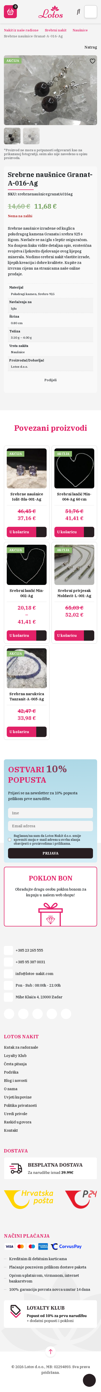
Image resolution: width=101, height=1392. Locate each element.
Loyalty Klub (15, 1055)
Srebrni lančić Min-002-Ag (27, 593)
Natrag (90, 47)
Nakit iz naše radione (21, 30)
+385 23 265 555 (29, 950)
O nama (10, 1089)
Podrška (11, 1072)
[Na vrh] (50, 1351)
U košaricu (19, 532)
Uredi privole (15, 1113)
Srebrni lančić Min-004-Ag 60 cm (74, 497)
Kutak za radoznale (21, 1047)
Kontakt (11, 1130)
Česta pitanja (15, 1064)
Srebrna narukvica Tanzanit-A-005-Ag (26, 696)
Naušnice (80, 30)
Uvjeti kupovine (18, 1097)
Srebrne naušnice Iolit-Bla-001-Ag (26, 497)
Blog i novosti (15, 1080)
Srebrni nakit (55, 30)
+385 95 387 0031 (30, 962)
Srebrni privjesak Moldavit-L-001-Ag (74, 593)
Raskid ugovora (17, 1122)
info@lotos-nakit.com (34, 973)
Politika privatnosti (20, 1105)
